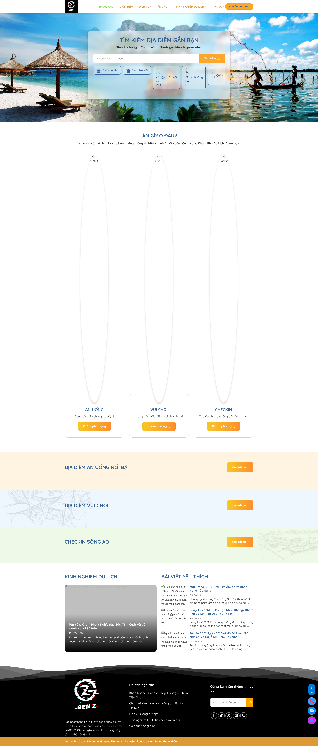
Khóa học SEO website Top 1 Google (154, 693)
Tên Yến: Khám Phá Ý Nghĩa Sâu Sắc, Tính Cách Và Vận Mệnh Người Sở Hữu (108, 626)
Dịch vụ (144, 6)
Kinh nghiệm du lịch (190, 6)
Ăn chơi (163, 6)
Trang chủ (106, 6)
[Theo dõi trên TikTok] (221, 715)
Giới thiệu (126, 6)
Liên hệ (311, 690)
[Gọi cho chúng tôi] (243, 715)
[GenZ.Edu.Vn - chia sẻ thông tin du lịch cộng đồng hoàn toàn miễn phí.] (79, 6)
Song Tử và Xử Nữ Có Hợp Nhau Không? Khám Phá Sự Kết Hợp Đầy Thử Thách (221, 611)
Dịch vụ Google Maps (143, 714)
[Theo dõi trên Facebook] (214, 715)
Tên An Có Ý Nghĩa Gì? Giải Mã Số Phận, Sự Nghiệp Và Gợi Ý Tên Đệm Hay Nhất (219, 635)
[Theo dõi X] (228, 715)
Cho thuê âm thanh (142, 703)
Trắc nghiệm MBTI (141, 720)
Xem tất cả (239, 467)
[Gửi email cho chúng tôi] (236, 715)
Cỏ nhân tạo (137, 726)
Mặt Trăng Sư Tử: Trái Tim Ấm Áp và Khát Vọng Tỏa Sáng (218, 588)
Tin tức (217, 6)
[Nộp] (212, 58)
